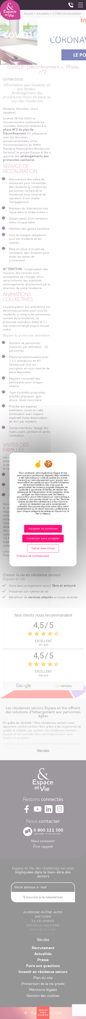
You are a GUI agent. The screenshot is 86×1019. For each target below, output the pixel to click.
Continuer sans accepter (43, 538)
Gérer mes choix (43, 548)
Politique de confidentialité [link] (33, 556)
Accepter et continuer (43, 528)
